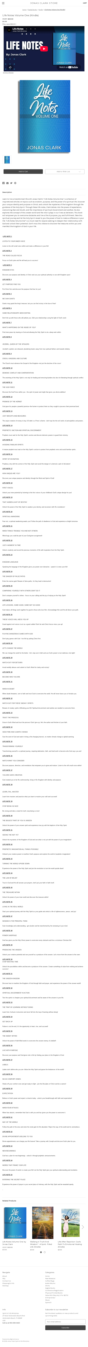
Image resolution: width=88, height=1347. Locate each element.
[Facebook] (3, 183)
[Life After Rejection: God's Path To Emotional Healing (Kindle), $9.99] (70, 1223)
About (4, 1276)
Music (47, 1300)
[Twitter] (11, 183)
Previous (3, 1227)
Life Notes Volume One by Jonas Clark (14, 1243)
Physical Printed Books (54, 1293)
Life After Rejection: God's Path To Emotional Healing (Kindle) (70, 1244)
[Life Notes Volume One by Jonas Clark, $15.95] (15, 1223)
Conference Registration (54, 1290)
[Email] (7, 183)
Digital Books (50, 1288)
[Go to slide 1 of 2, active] (41, 1252)
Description (7, 192)
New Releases (50, 1279)
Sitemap (5, 1286)
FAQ (3, 1279)
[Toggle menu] (3, 3)
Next (82, 1227)
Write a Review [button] (8, 73)
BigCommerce (14, 1339)
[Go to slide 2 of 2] (44, 1252)
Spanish (48, 1302)
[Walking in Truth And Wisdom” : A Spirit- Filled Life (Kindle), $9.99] (42, 1223)
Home (47, 1276)
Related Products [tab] (9, 1201)
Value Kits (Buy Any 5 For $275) (56, 1295)
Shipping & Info (8, 1283)
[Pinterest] (15, 183)
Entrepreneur (50, 1298)
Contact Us (6, 1281)
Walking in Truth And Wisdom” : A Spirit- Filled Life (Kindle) (41, 1244)
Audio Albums (50, 1283)
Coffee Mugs (49, 1281)
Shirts (47, 1286)
